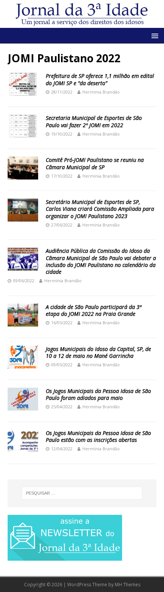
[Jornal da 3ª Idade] (82, 14)
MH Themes (127, 584)
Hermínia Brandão (101, 92)
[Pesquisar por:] (82, 493)
